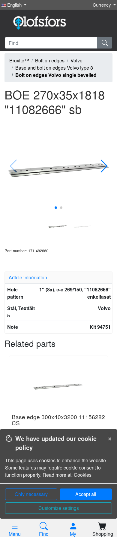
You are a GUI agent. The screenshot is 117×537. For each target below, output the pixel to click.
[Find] (104, 43)
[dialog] (58, 483)
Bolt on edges (49, 60)
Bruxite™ (19, 60)
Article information (28, 277)
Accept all (85, 494)
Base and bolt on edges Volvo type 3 (54, 67)
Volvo (76, 60)
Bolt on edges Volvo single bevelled (56, 74)
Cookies (83, 474)
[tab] (58, 277)
